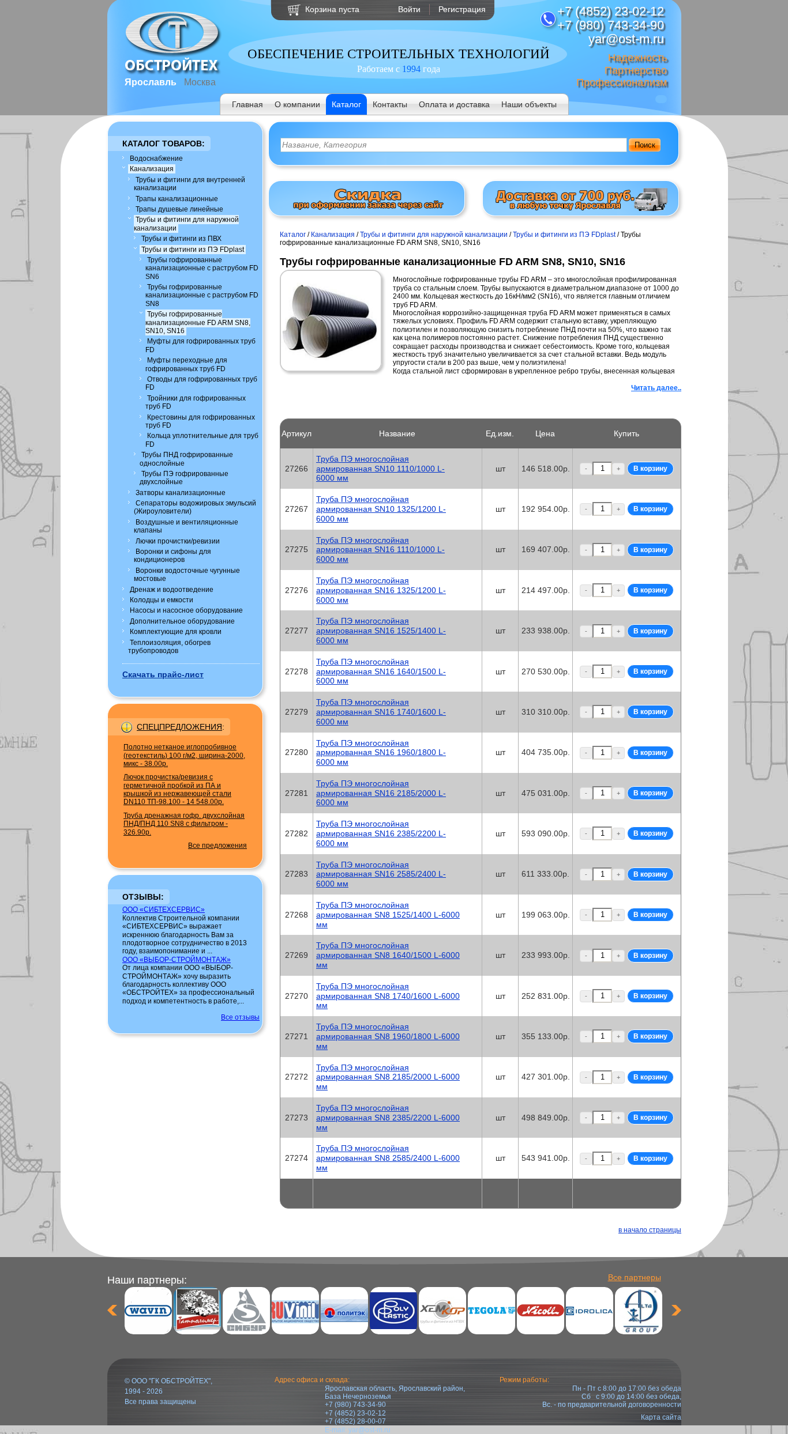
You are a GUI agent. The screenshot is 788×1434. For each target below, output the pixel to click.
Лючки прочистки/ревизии (178, 541)
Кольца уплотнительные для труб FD (201, 440)
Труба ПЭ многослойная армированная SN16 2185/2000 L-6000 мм (381, 793)
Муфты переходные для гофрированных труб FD (186, 364)
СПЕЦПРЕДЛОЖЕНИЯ (179, 726)
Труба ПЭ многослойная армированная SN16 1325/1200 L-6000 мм (381, 590)
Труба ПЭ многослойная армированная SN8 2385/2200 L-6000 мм (388, 1117)
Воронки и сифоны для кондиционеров (172, 556)
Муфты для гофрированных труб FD (200, 345)
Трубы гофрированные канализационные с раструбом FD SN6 (201, 268)
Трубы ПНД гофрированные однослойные (186, 459)
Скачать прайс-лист (163, 674)
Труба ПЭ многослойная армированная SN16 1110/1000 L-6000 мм (380, 549)
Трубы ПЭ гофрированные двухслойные (184, 478)
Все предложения (217, 845)
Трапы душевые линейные (179, 209)
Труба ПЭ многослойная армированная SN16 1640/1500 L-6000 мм (381, 671)
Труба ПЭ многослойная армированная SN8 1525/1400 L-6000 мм (388, 914)
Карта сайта (661, 1417)
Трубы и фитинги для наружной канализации (186, 224)
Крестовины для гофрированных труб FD (200, 421)
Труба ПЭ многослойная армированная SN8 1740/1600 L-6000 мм (388, 996)
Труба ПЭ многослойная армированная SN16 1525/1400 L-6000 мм (381, 630)
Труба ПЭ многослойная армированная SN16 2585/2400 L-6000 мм (381, 874)
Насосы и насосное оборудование (186, 610)
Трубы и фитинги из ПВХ (181, 239)
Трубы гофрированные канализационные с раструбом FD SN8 (201, 295)
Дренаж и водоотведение (171, 590)
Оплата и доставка (454, 104)
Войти (409, 9)
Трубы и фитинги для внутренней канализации (189, 184)
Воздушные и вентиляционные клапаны (186, 526)
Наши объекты (529, 104)
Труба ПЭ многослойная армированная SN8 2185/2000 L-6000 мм (388, 1077)
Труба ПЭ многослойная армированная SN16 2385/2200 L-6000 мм (381, 833)
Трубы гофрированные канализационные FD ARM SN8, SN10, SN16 (197, 322)
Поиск (645, 145)
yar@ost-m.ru (369, 1430)
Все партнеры (634, 1277)
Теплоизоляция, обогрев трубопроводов (169, 647)
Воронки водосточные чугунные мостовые (187, 575)
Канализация (152, 169)
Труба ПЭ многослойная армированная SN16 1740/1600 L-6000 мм (381, 711)
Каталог (346, 104)
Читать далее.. (656, 388)
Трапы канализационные (177, 199)
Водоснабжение (156, 158)
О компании (297, 104)
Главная (247, 104)
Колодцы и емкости (161, 600)
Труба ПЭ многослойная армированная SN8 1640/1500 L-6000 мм (388, 955)
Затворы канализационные (181, 493)
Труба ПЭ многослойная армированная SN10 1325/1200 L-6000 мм (381, 509)
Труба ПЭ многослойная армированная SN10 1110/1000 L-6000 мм (380, 468)
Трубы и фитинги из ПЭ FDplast (192, 250)
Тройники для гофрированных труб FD (195, 402)
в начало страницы (649, 1230)
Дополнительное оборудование (182, 621)
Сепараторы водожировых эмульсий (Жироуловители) (195, 507)
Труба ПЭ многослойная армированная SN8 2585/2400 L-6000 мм (388, 1158)
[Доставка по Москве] (580, 209)
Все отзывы (240, 1017)
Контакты (390, 104)
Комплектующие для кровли (176, 632)
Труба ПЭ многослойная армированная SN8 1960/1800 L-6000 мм (388, 1036)
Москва (200, 82)
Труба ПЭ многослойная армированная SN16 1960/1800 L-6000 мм (381, 752)
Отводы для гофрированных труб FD (201, 383)
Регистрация (462, 9)
